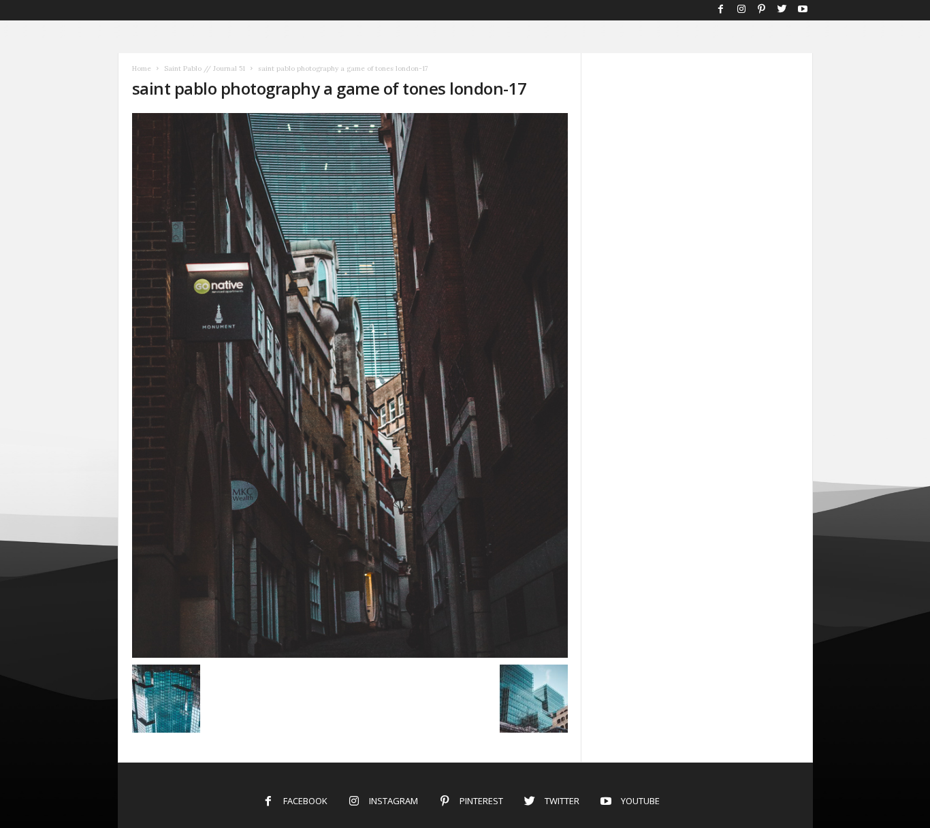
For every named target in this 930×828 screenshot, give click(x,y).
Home (141, 68)
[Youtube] (803, 10)
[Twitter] (782, 10)
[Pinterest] (762, 10)
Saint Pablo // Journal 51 (204, 68)
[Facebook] (721, 10)
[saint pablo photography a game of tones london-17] (350, 385)
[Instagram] (741, 10)
